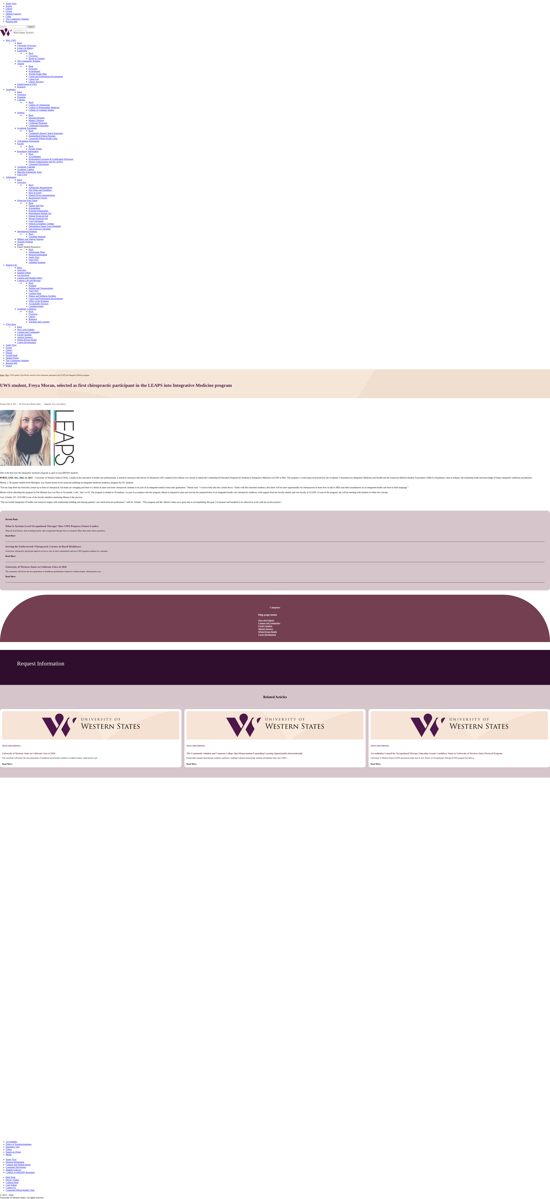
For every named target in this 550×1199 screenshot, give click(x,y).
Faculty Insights (265, 626)
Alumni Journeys (265, 629)
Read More (10, 536)
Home (2, 375)
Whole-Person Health (267, 632)
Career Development (267, 635)
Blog (7, 375)
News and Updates (266, 620)
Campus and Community (269, 623)
